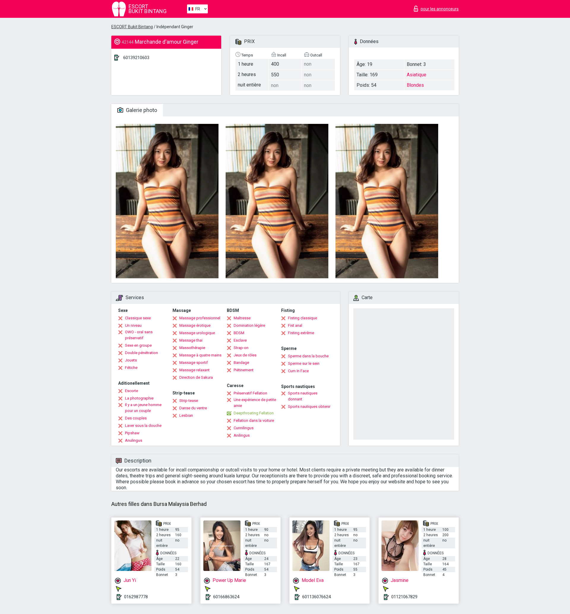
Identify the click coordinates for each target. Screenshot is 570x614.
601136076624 (316, 596)
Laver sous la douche (143, 425)
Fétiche (131, 367)
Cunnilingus (244, 428)
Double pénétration (141, 353)
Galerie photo (141, 110)
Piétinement (244, 370)
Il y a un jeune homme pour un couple (143, 408)
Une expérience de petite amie (255, 402)
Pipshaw (132, 433)
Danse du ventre (193, 408)
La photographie (139, 398)
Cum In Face (298, 371)
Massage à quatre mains (200, 355)
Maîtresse (242, 318)
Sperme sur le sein (303, 363)
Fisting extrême (301, 333)
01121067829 (404, 596)
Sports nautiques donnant (302, 396)
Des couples (136, 418)
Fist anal (295, 325)
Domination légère (249, 325)
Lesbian (186, 415)
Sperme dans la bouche (308, 356)
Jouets (131, 360)
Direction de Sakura (196, 377)
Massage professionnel (199, 318)
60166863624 (226, 596)
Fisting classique (302, 318)
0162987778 (136, 596)
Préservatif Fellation (250, 393)
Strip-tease (188, 400)
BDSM (239, 333)
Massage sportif (193, 362)
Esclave (240, 340)
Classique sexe (138, 318)
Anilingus (242, 435)
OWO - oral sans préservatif (139, 335)
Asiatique (416, 75)
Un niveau (133, 325)
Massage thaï (190, 340)
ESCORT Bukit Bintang (132, 26)
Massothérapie (192, 347)
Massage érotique (194, 325)
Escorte (131, 391)
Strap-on (241, 347)
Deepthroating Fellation (254, 413)
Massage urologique (197, 333)
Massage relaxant (194, 370)
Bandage (241, 362)
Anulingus (133, 440)
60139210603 (136, 57)
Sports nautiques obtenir (309, 406)
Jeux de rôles (245, 355)
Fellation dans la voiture (254, 420)
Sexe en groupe (138, 345)
